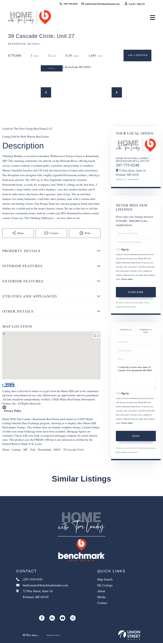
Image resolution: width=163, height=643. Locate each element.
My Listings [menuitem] (105, 585)
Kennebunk (44, 449)
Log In (132, 3)
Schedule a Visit (146, 331)
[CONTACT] (137, 55)
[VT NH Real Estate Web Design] (129, 635)
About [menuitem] (101, 591)
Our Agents (133, 179)
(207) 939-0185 (71, 3)
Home (5, 449)
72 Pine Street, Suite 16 (37, 594)
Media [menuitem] (101, 597)
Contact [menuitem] (102, 603)
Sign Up (141, 3)
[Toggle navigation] (152, 17)
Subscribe (136, 292)
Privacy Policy (12, 411)
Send (136, 436)
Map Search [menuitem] (105, 579)
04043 (57, 449)
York (33, 449)
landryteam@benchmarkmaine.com (102, 3)
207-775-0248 (127, 165)
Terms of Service (128, 452)
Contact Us (121, 179)
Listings (16, 449)
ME (25, 449)
